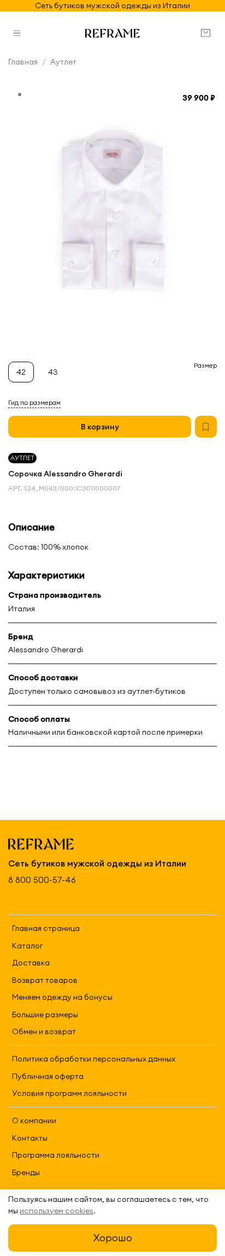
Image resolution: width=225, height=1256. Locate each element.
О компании (34, 1120)
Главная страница (46, 928)
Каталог (27, 946)
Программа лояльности (55, 1155)
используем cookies (56, 1211)
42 (21, 372)
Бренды (26, 1172)
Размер (205, 365)
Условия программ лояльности (69, 1093)
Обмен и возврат (44, 1031)
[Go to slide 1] (19, 94)
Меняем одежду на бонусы (62, 997)
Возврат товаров (45, 980)
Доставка (31, 963)
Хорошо (112, 1237)
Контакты (30, 1138)
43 (53, 372)
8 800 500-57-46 (42, 880)
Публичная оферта (48, 1076)
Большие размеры (45, 1014)
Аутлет (63, 62)
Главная (23, 62)
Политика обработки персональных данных (93, 1059)
